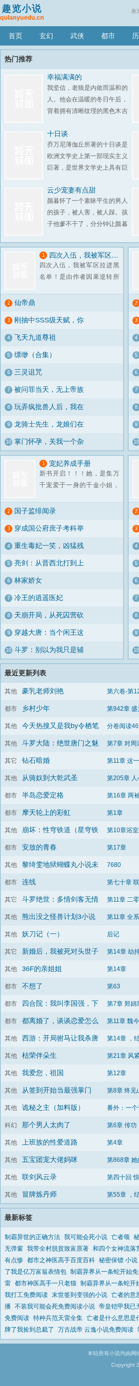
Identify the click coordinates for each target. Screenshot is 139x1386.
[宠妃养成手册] (22, 479)
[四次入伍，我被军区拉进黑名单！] (22, 270)
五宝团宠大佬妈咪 (50, 1159)
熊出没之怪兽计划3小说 (58, 917)
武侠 (77, 36)
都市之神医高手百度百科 (61, 1259)
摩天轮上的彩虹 (46, 812)
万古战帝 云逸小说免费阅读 (96, 1329)
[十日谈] (26, 155)
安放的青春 (39, 847)
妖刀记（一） (43, 934)
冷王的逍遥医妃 (38, 598)
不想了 (32, 986)
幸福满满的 (64, 77)
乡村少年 (36, 708)
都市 (108, 36)
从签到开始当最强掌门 (57, 1090)
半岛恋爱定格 (43, 795)
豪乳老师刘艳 (43, 691)
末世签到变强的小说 (79, 1294)
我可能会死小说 (85, 1236)
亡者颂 (120, 1236)
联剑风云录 (39, 1177)
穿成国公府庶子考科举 (49, 528)
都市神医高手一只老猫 (45, 1283)
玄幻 (46, 36)
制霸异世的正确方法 (32, 1236)
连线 (29, 882)
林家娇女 (28, 580)
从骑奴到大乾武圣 (50, 778)
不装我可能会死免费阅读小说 (55, 1306)
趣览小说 (22, 12)
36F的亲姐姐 (42, 969)
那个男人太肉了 (46, 1125)
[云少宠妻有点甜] (26, 211)
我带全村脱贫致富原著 (58, 1248)
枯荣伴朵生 (39, 1055)
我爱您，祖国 (43, 1073)
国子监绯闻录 (35, 511)
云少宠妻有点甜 (71, 190)
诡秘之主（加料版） (53, 1107)
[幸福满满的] (26, 99)
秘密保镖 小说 (118, 1259)
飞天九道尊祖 (35, 337)
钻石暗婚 (36, 760)
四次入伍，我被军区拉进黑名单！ (84, 255)
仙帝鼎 (24, 303)
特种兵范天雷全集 (58, 1317)
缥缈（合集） (35, 355)
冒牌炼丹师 (39, 1194)
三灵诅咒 (28, 372)
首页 (15, 36)
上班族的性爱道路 (50, 1142)
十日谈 (57, 134)
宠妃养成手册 (70, 463)
